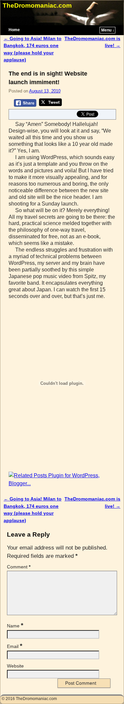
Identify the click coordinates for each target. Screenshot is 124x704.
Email (14, 646)
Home (14, 30)
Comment (18, 566)
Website (15, 666)
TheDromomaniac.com (37, 5)
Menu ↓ (107, 30)
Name (15, 625)
